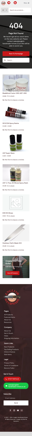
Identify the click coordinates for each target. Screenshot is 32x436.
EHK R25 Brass (8, 213)
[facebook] (10, 410)
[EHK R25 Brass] (16, 195)
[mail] (21, 410)
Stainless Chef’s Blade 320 (12, 243)
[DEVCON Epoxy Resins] (16, 106)
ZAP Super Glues (9, 153)
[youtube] (17, 410)
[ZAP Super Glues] (16, 135)
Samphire (16, 421)
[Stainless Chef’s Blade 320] (16, 226)
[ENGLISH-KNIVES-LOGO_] (3, 2)
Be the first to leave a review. (13, 100)
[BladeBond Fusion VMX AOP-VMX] (16, 76)
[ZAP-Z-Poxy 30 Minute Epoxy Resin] (16, 165)
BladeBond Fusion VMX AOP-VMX (15, 93)
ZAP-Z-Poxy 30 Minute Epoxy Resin (15, 183)
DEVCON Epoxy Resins (11, 123)
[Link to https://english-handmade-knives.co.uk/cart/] (8, 2)
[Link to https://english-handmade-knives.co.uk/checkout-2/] (15, 2)
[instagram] (14, 410)
